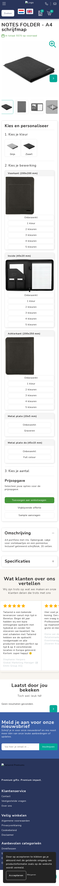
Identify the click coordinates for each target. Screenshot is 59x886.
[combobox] (8, 13)
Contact (6, 796)
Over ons (7, 805)
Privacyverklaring (11, 825)
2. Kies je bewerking (20, 165)
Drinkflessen (9, 848)
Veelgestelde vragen (14, 801)
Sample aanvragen (29, 515)
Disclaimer (8, 834)
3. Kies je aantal (17, 471)
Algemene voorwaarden (16, 820)
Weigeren (31, 874)
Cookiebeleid (9, 830)
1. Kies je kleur (16, 134)
